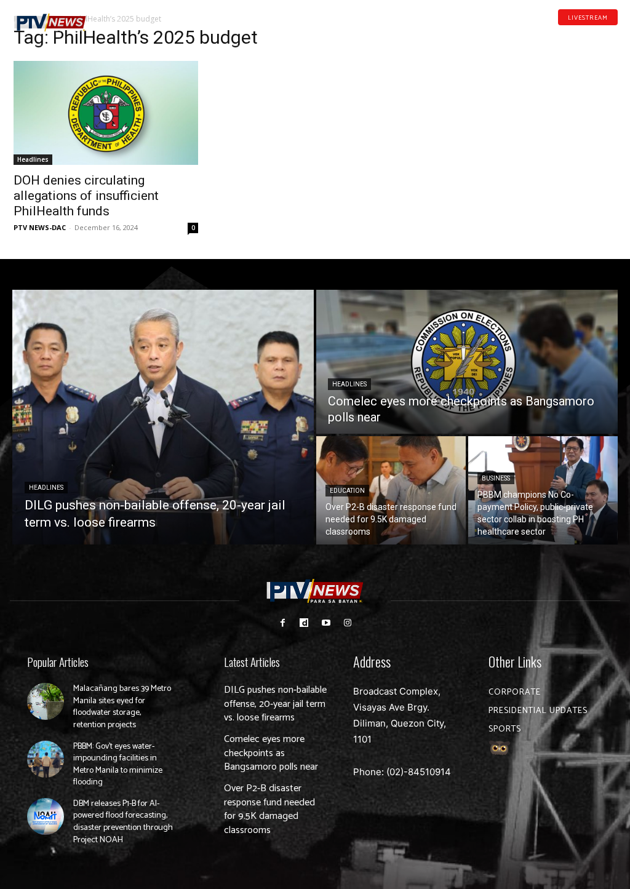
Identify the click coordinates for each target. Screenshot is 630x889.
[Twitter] (613, 35)
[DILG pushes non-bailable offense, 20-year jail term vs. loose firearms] (163, 417)
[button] (118, 17)
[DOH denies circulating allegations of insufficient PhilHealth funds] (106, 113)
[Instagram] (347, 623)
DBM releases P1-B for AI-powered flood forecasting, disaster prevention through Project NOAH (123, 822)
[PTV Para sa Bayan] (50, 23)
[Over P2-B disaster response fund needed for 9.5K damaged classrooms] (391, 490)
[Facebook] (555, 35)
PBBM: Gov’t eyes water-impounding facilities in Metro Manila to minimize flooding (117, 765)
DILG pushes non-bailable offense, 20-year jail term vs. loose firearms (275, 704)
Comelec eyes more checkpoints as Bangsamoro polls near (271, 753)
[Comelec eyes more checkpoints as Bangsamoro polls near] (467, 362)
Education (347, 490)
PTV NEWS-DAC (40, 227)
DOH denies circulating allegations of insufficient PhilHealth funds (86, 195)
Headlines (33, 159)
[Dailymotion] (574, 35)
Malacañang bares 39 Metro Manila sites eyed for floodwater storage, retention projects (122, 707)
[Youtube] (594, 35)
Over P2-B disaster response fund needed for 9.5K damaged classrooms (269, 809)
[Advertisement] (524, 108)
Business (496, 478)
